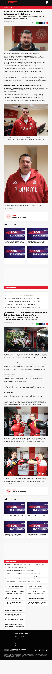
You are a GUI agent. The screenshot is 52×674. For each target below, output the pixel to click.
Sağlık (22, 638)
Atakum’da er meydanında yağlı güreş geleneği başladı (20, 295)
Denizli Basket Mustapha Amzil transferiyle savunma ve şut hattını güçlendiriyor (26, 290)
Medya (22, 636)
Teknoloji (23, 643)
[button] (5, 2)
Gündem (17, 638)
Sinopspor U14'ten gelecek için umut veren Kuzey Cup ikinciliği (22, 304)
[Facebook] (39, 650)
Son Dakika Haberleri (22, 633)
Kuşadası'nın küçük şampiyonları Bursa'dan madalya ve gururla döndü (23, 298)
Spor (16, 645)
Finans (16, 641)
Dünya (16, 643)
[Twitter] (35, 650)
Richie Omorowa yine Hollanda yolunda (16, 293)
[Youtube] (46, 650)
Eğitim (22, 641)
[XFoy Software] (6, 650)
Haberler (6, 7)
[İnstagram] (43, 650)
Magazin (23, 640)
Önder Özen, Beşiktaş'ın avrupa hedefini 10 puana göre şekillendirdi (23, 307)
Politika (16, 640)
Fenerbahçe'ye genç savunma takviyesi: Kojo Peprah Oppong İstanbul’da (24, 301)
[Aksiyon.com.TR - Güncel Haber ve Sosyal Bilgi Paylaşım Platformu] (12, 2)
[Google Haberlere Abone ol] (32, 23)
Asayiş (16, 636)
